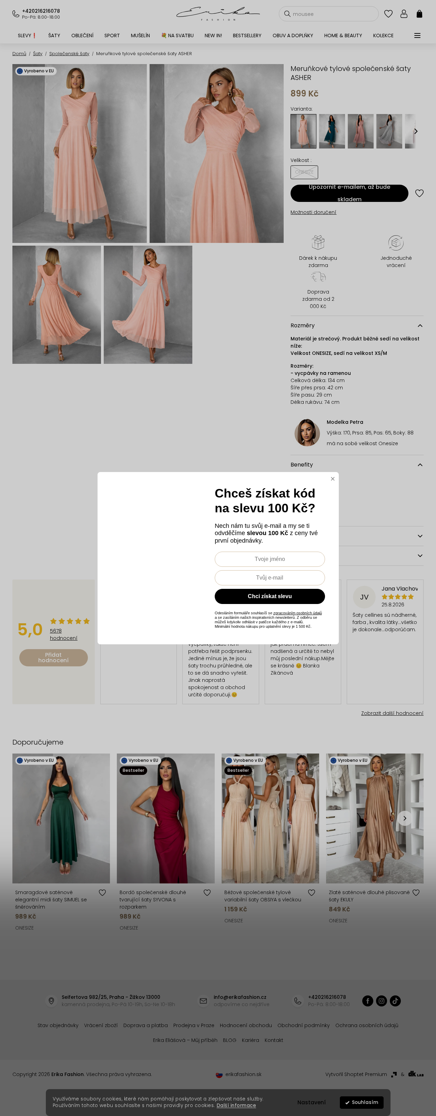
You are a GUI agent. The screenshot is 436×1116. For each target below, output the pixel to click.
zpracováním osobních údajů (297, 613)
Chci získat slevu (270, 596)
